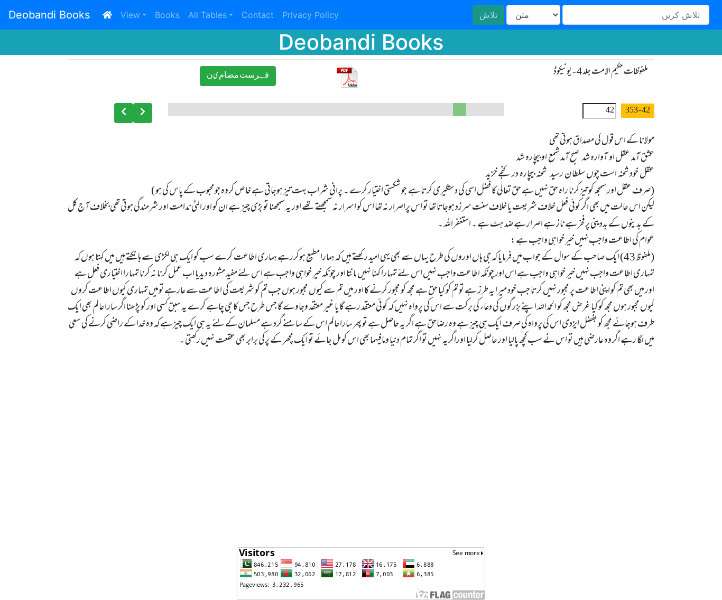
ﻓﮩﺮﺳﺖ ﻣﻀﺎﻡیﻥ (238, 76)
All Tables (207, 15)
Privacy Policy (310, 15)
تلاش (488, 15)
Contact (258, 15)
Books (167, 15)
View (130, 15)
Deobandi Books (49, 14)
